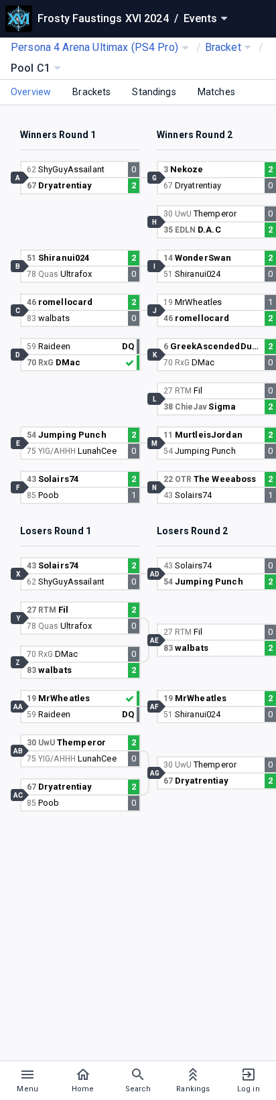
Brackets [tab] (91, 91)
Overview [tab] (31, 91)
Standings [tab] (154, 91)
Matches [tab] (216, 91)
